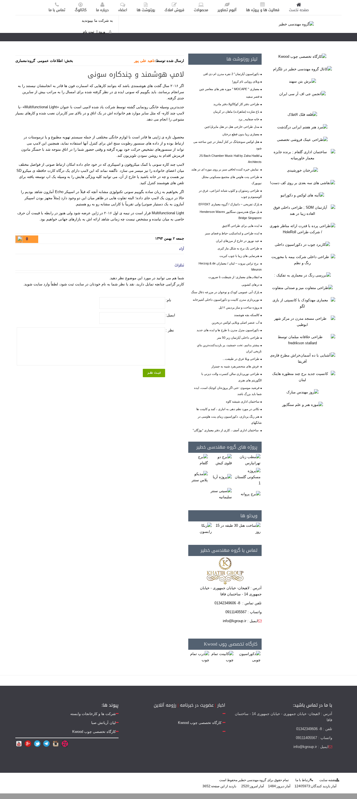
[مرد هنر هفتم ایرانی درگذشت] (302, 127)
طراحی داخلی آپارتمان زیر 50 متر (238, 337)
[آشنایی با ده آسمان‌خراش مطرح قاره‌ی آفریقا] (302, 358)
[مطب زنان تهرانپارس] (247, 460)
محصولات (201, 9)
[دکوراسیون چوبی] (248, 657)
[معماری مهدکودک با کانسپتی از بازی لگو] (302, 303)
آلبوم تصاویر (227, 9)
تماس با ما (57, 9)
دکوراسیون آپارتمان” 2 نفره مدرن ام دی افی (231, 74)
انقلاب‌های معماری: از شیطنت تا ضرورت (233, 277)
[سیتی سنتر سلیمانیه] (220, 494)
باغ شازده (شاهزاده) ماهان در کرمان (236, 111)
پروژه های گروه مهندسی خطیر (226, 447)
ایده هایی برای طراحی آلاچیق (240, 225)
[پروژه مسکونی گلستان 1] (247, 477)
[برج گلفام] (198, 460)
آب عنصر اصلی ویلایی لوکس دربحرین (235, 322)
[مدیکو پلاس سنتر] (198, 477)
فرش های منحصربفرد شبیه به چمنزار (235, 366)
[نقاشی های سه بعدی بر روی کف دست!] (302, 183)
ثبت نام (88, 32)
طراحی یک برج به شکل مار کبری (238, 248)
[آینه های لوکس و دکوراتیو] (302, 195)
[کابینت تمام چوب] (222, 657)
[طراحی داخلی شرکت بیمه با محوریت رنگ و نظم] (302, 259)
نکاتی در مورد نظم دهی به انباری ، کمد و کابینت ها (227, 409)
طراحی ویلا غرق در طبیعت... (241, 358)
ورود (101, 32)
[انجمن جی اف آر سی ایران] (302, 94)
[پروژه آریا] (222, 477)
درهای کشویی (250, 284)
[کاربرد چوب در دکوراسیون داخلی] (302, 244)
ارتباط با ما (302, 780)
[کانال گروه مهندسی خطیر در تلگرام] (302, 69)
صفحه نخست (299, 9)
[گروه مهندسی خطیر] (296, 24)
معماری (21, 61)
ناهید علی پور (144, 61)
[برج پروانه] (250, 494)
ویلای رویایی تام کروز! (245, 81)
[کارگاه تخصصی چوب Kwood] (302, 56)
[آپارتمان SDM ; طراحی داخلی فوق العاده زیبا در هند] (302, 210)
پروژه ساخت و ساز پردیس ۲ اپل (239, 307)
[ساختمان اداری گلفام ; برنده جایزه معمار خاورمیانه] (302, 155)
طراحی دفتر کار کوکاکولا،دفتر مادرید (236, 104)
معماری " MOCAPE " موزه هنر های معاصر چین (229, 89)
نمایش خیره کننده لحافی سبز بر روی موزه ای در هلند (225, 169)
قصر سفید (252, 96)
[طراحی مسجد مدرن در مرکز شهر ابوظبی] (302, 321)
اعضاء (122, 9)
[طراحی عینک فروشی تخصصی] (302, 139)
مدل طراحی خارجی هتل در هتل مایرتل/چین (231, 126)
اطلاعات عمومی (50, 61)
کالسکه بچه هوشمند (246, 315)
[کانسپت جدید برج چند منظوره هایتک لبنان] (302, 376)
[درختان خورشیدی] (302, 170)
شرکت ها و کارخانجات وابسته (93, 714)
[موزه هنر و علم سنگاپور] (302, 404)
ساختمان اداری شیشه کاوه (242, 401)
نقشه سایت (327, 780)
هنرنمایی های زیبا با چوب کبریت (239, 255)
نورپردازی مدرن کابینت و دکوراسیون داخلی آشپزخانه (226, 299)
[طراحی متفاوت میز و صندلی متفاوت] (302, 287)
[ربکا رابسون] (200, 528)
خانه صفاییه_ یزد (248, 119)
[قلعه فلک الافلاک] (302, 114)
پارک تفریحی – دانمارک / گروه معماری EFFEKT (229, 204)
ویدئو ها (248, 515)
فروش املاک (174, 9)
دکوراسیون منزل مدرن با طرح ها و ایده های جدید (228, 330)
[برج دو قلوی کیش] (220, 460)
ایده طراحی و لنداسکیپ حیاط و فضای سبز (232, 233)
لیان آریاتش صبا (103, 723)
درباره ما (102, 9)
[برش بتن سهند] (302, 81)
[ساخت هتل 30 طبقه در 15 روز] (237, 528)
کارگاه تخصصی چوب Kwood (230, 644)
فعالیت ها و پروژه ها (262, 9)
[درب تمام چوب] (199, 657)
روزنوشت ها (146, 9)
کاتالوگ (80, 9)
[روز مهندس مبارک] (302, 392)
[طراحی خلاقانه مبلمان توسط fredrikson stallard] (302, 340)
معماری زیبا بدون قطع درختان (240, 134)
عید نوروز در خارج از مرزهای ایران (237, 240)
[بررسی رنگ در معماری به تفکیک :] (302, 275)
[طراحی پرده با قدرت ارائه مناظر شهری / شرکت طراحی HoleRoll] (302, 229)
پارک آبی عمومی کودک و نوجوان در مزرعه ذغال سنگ (225, 292)
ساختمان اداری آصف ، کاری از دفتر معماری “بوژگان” (226, 430)
